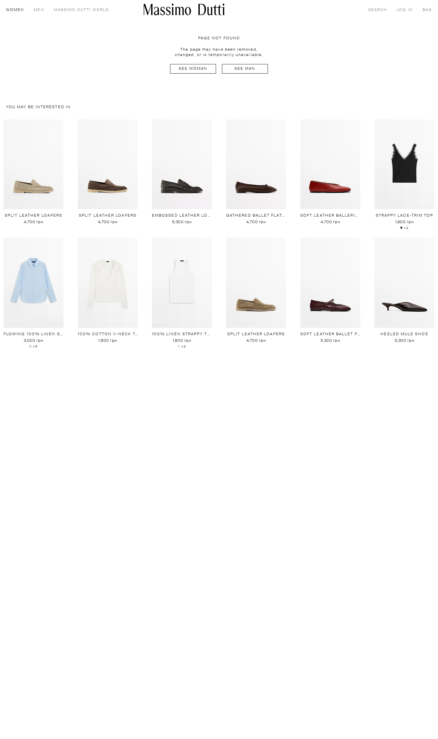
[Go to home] (184, 9)
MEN (39, 10)
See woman (193, 69)
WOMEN (15, 10)
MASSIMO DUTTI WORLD (81, 10)
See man (245, 69)
